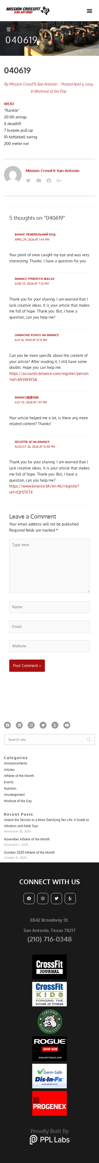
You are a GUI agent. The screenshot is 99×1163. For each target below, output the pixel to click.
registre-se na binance (32, 442)
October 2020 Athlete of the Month (29, 852)
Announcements (15, 763)
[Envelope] (38, 180)
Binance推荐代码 (27, 397)
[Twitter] (28, 180)
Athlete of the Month (19, 776)
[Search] (89, 739)
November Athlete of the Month (27, 839)
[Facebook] (48, 180)
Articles (9, 770)
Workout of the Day (50, 91)
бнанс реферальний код (35, 234)
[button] (89, 10)
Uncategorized (14, 795)
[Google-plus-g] (59, 180)
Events (9, 782)
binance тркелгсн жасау (35, 279)
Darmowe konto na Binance (37, 335)
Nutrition (10, 788)
